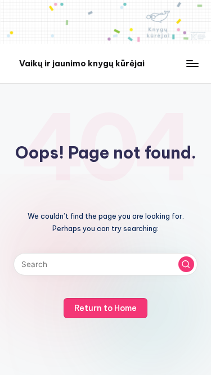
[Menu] (191, 63)
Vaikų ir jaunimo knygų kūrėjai (82, 63)
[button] (186, 264)
